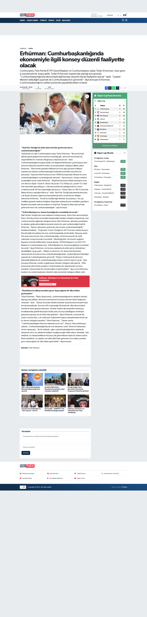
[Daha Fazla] (117, 88)
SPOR (58, 20)
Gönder (26, 453)
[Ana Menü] (125, 20)
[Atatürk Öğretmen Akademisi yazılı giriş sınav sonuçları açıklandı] (55, 379)
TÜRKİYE (43, 20)
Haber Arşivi (81, 478)
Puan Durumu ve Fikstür (111, 473)
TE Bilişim (124, 487)
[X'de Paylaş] (110, 88)
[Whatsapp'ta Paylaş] (113, 88)
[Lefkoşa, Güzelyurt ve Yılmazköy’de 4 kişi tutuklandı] (78, 401)
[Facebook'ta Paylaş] (106, 88)
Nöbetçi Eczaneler (28, 473)
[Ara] (123, 20)
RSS (23, 487)
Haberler (23, 48)
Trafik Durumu (81, 473)
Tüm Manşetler (27, 478)
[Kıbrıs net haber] (27, 15)
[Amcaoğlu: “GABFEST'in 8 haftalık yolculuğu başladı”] (55, 401)
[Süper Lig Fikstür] (125, 153)
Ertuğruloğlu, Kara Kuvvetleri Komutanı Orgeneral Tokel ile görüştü (78, 389)
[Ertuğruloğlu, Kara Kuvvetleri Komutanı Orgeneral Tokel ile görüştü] (78, 379)
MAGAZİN (66, 20)
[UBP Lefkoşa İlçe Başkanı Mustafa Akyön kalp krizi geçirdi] (32, 379)
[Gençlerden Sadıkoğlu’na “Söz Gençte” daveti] (32, 401)
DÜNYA (51, 20)
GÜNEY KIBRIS (32, 20)
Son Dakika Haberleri (56, 478)
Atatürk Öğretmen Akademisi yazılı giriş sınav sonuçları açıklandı (55, 389)
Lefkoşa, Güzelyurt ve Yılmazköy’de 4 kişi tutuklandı (76, 410)
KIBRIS (22, 20)
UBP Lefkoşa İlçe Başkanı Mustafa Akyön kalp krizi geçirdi (31, 389)
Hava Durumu (54, 473)
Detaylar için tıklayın (109, 146)
